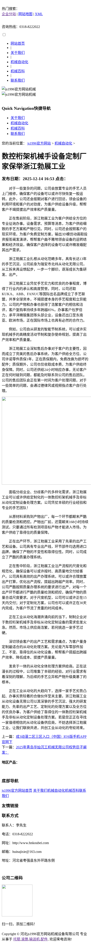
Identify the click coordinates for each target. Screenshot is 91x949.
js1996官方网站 (39, 143)
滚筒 (24, 939)
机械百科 (18, 71)
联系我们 (18, 80)
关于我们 (18, 53)
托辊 (16, 939)
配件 (44, 939)
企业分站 (9, 14)
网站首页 (18, 43)
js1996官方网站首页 (17, 790)
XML (39, 14)
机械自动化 (19, 62)
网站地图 (25, 14)
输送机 (34, 939)
